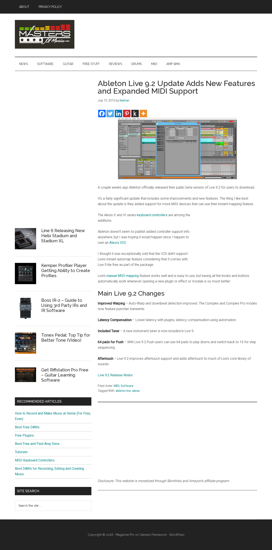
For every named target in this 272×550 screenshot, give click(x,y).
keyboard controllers (152, 215)
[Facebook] (102, 113)
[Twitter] (110, 113)
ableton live (123, 390)
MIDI (116, 386)
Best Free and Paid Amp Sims (37, 444)
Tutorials (21, 452)
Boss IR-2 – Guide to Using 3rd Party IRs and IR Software (64, 305)
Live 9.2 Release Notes (115, 375)
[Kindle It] (135, 113)
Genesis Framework (153, 534)
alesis (136, 390)
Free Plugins (24, 435)
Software (127, 386)
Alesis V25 (117, 243)
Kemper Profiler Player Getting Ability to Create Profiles (65, 270)
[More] (143, 113)
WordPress (176, 534)
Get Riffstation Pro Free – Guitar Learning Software (64, 375)
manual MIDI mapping (122, 276)
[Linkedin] (118, 113)
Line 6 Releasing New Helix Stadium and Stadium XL (63, 235)
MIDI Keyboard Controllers (35, 460)
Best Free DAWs (27, 427)
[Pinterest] (126, 113)
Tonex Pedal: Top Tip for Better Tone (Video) (65, 338)
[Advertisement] (225, 240)
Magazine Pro (125, 534)
